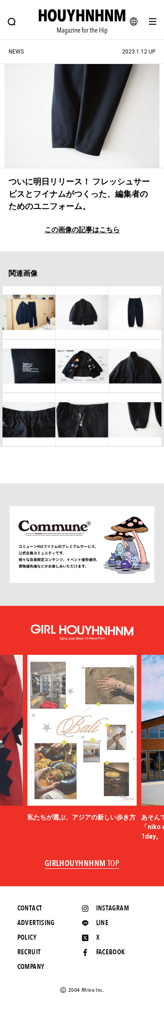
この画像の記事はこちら (82, 229)
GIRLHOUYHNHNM (82, 864)
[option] (82, 739)
